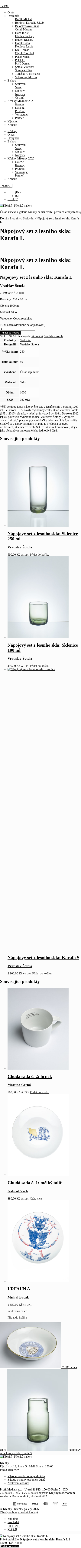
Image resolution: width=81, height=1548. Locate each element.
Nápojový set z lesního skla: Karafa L (36, 277)
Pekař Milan (22, 56)
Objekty (20, 90)
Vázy (18, 87)
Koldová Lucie (24, 46)
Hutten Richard (24, 39)
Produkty (15, 218)
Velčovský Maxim (26, 77)
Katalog (19, 107)
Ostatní (19, 97)
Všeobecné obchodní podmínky (26, 1476)
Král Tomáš (22, 49)
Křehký (12, 131)
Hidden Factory (24, 36)
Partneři (19, 118)
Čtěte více (36, 1198)
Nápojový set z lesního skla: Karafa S (43, 957)
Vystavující (21, 114)
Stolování (20, 84)
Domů (4, 218)
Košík (12, 1529)
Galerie (19, 104)
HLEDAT (6, 185)
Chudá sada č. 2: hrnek (30, 1076)
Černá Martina (23, 29)
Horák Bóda (22, 43)
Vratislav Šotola (53, 336)
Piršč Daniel (22, 63)
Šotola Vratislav (24, 66)
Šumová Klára (23, 70)
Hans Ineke (22, 32)
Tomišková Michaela (27, 73)
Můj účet (13, 1518)
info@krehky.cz (9, 1469)
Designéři (13, 15)
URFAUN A (19, 1288)
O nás (11, 12)
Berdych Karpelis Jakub (29, 22)
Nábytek (20, 94)
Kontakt (12, 124)
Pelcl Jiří (20, 60)
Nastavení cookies (18, 1483)
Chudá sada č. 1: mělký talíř (35, 1182)
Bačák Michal (23, 19)
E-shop (12, 80)
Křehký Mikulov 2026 (21, 101)
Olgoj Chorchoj (24, 53)
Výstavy (13, 121)
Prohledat (13, 1522)
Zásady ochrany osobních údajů (26, 1479)
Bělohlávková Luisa (27, 26)
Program (20, 111)
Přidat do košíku (10, 332)
